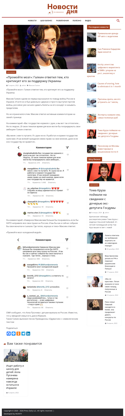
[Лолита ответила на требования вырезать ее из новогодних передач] (95, 242)
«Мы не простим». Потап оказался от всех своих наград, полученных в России (112, 285)
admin (24, 85)
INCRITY (18, 414)
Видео (88, 20)
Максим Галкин (34, 85)
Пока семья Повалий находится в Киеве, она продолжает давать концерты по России (110, 311)
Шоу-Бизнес (46, 20)
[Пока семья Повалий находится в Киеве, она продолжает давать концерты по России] (95, 312)
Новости (32, 20)
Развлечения (62, 20)
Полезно (77, 20)
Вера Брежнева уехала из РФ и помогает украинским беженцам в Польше (111, 262)
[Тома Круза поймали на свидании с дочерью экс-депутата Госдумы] (104, 172)
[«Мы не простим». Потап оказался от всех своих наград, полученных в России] (95, 287)
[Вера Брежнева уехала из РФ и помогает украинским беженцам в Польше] (95, 264)
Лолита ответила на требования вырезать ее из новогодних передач (112, 240)
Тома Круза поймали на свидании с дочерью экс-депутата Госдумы (102, 199)
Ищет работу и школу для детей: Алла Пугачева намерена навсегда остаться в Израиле (15, 377)
